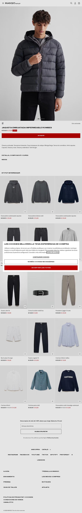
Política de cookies (53, 252)
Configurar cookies (41, 257)
